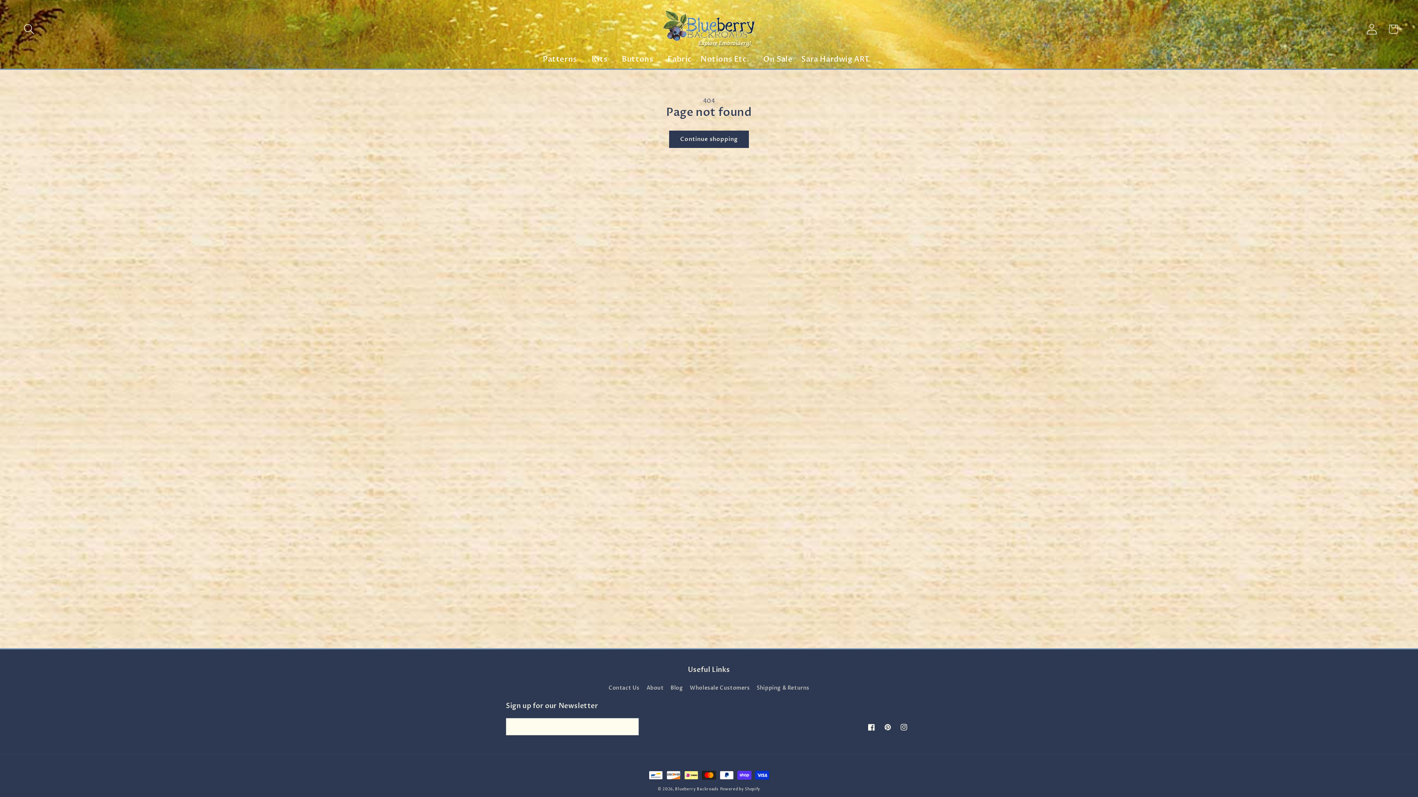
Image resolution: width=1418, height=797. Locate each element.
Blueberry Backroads (696, 789)
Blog (677, 687)
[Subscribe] (630, 726)
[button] (29, 29)
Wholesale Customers (720, 687)
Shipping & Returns (783, 687)
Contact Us (624, 687)
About (655, 687)
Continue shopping (709, 139)
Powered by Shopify (740, 789)
